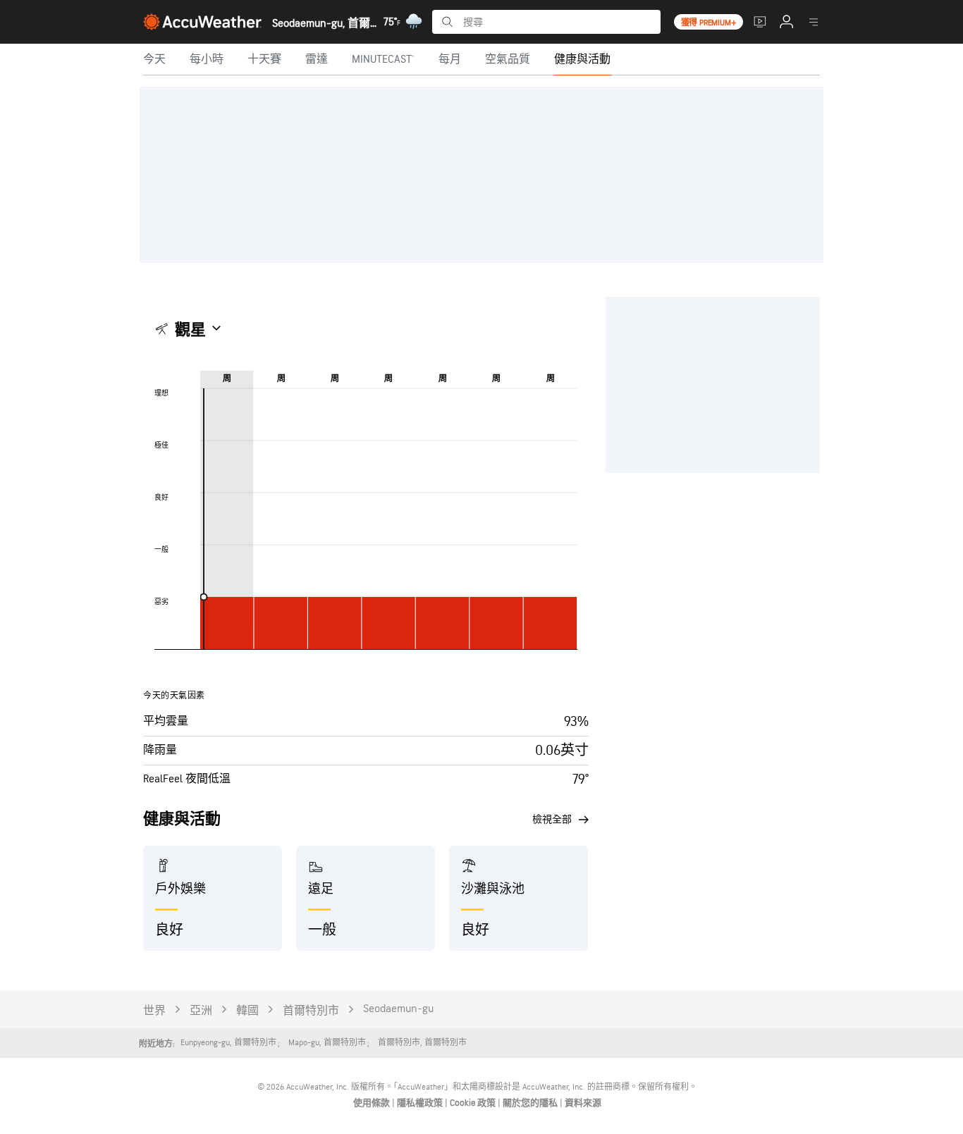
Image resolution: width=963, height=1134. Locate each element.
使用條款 (372, 1103)
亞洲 (201, 1011)
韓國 (247, 1011)
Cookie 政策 (474, 1103)
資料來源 (583, 1103)
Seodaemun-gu (398, 1009)
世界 (154, 1011)
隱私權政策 (421, 1103)
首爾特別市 (311, 1011)
